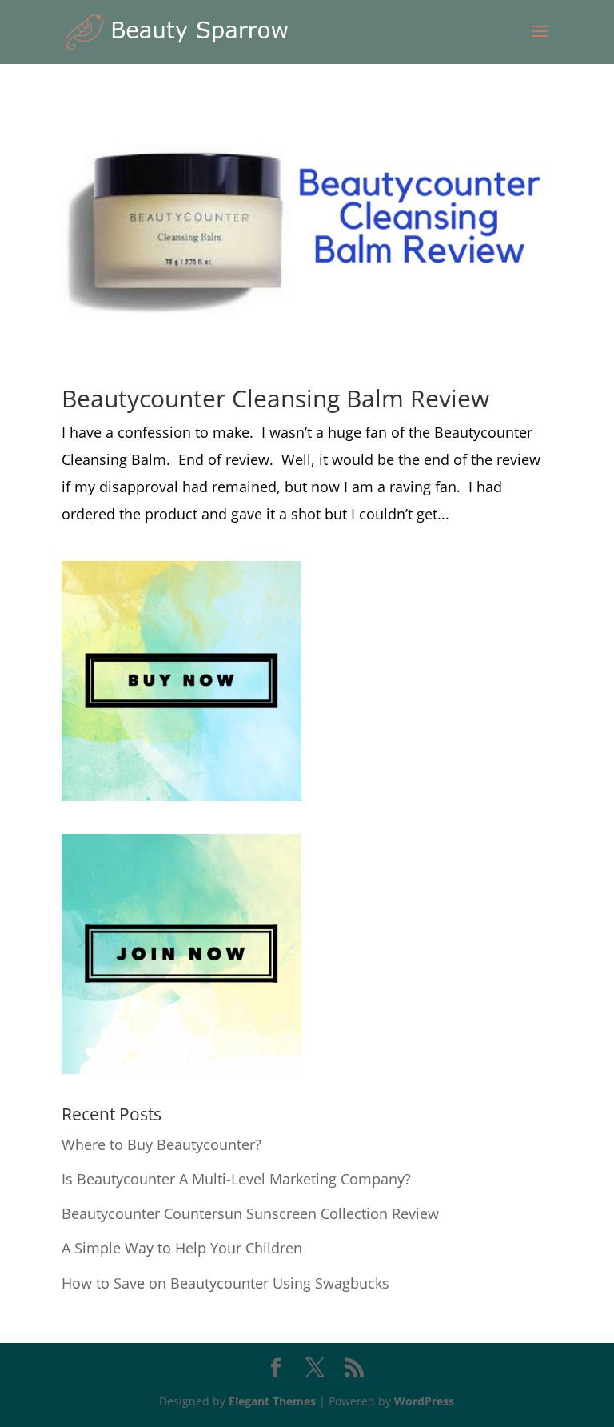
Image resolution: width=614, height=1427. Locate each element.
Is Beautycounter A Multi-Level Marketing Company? (236, 1178)
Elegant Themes (272, 1401)
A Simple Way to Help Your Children (182, 1247)
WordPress (424, 1401)
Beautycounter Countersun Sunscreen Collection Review (250, 1213)
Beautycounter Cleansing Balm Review (275, 398)
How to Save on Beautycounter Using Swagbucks (225, 1283)
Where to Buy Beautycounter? (161, 1144)
